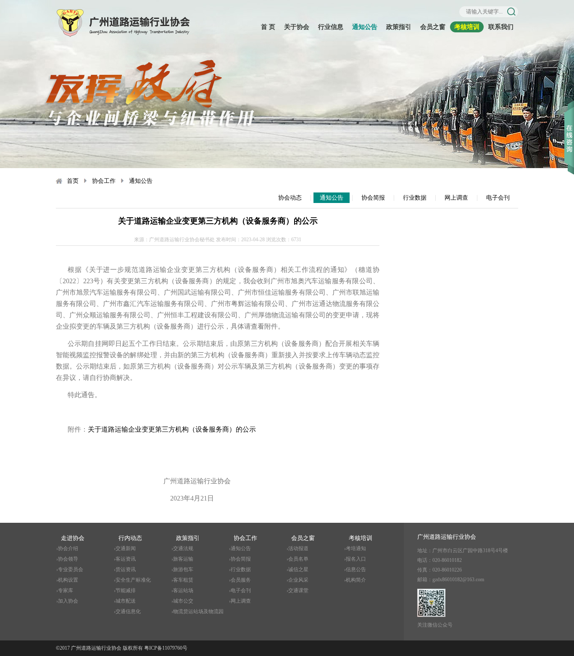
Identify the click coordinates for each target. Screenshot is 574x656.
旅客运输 (183, 559)
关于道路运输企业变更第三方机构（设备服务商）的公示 (172, 429)
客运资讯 (126, 559)
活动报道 (298, 548)
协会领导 (68, 559)
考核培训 (466, 27)
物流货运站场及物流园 (198, 611)
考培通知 (356, 548)
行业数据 (415, 198)
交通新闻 (126, 548)
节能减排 (126, 590)
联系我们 (500, 27)
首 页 (268, 27)
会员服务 (241, 580)
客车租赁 (183, 580)
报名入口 (356, 559)
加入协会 (68, 601)
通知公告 (364, 27)
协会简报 (373, 198)
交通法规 (183, 548)
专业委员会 (70, 569)
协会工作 (104, 181)
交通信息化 (128, 611)
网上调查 (456, 198)
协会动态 (290, 198)
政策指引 (398, 27)
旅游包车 (183, 569)
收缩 (569, 125)
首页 (73, 181)
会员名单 (298, 559)
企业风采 (298, 580)
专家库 (65, 590)
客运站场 (183, 590)
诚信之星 (298, 569)
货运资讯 (126, 569)
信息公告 (356, 569)
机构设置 (68, 580)
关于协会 (296, 27)
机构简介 (356, 580)
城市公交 (183, 601)
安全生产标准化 (133, 580)
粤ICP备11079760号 (165, 648)
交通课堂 (298, 590)
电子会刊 (498, 198)
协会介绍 (68, 548)
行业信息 (330, 27)
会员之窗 (432, 27)
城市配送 (126, 601)
